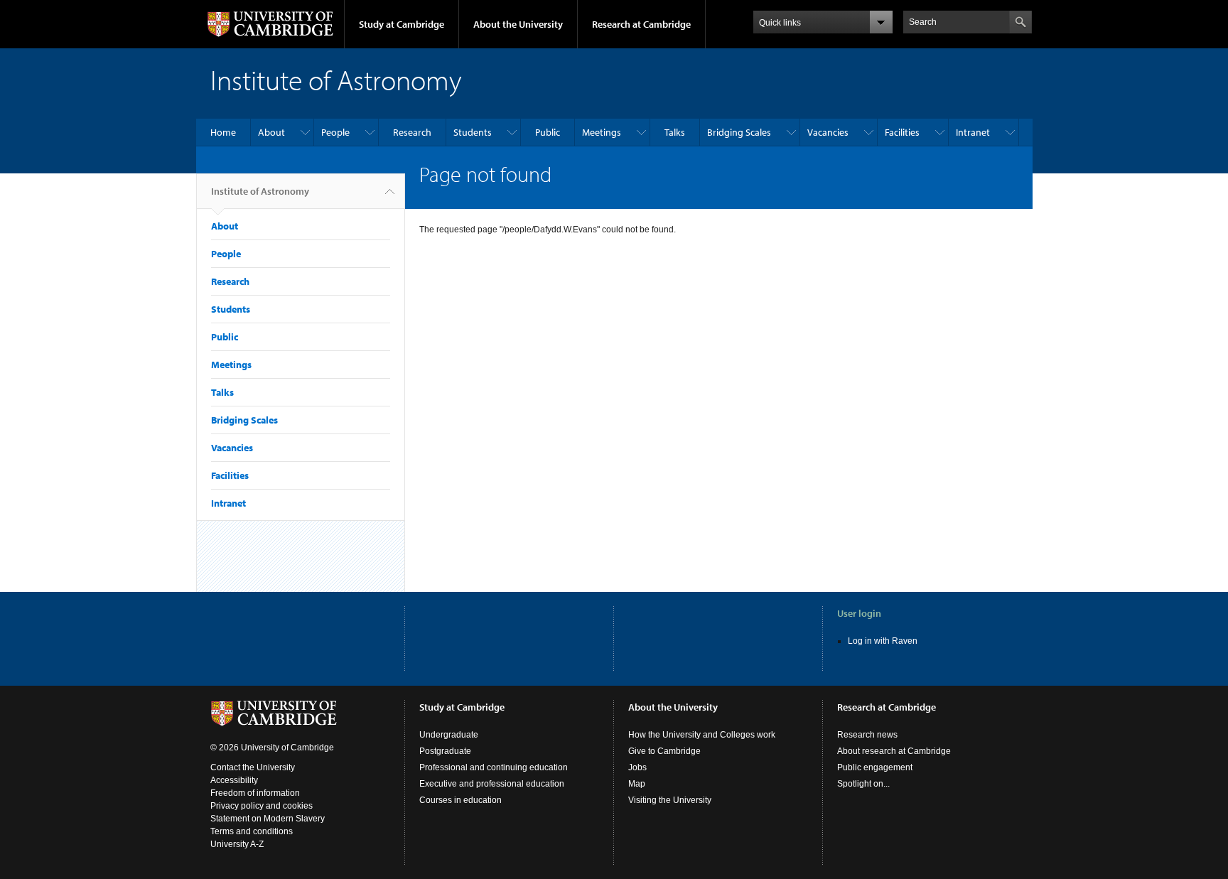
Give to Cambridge (664, 751)
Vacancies (828, 132)
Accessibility (234, 780)
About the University (518, 24)
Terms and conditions (251, 831)
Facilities (902, 132)
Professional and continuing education (493, 767)
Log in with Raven (882, 641)
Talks (674, 132)
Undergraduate (448, 735)
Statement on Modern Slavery (267, 819)
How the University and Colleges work (701, 735)
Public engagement (874, 767)
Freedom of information (255, 793)
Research (412, 132)
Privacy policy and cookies (261, 806)
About (271, 132)
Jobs (637, 767)
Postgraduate (445, 751)
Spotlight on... (863, 784)
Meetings (601, 132)
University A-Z (237, 844)
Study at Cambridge (401, 24)
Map (636, 784)
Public (547, 132)
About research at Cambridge (894, 751)
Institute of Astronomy (260, 191)
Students (472, 132)
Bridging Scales (739, 132)
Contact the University (252, 767)
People (335, 132)
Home (223, 132)
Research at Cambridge (641, 24)
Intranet (973, 132)
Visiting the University (669, 800)
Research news (867, 735)
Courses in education (460, 800)
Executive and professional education (491, 784)
